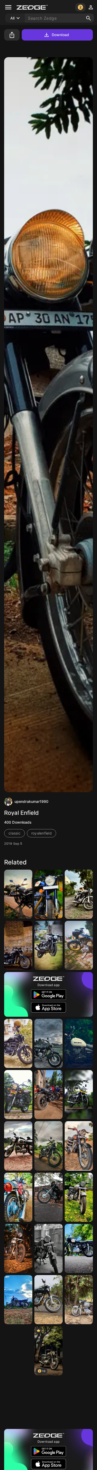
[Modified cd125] (48, 1043)
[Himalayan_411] (48, 1145)
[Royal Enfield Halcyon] (18, 1094)
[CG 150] (48, 1197)
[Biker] (18, 1043)
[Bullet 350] (18, 1145)
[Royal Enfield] (79, 1145)
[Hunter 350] (48, 1094)
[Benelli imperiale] (18, 894)
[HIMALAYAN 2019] (18, 1248)
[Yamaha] (79, 1402)
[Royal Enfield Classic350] (79, 894)
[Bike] (48, 945)
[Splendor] (79, 1094)
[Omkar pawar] (18, 1197)
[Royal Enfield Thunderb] (79, 1043)
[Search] (88, 18)
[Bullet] (79, 945)
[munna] (48, 894)
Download (60, 34)
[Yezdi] (48, 1248)
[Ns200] (48, 1402)
